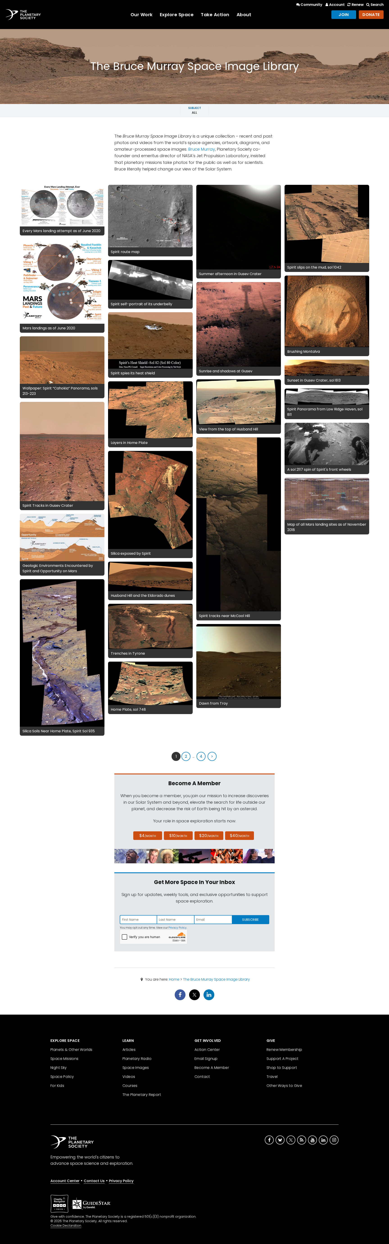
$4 (147, 835)
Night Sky (58, 1067)
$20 (208, 835)
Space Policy (62, 1076)
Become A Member (211, 1067)
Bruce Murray (201, 149)
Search (377, 4)
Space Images (135, 1067)
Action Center (207, 1049)
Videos (128, 1076)
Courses (130, 1085)
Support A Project (283, 1058)
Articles (129, 1049)
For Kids (57, 1085)
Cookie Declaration (65, 1225)
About (244, 14)
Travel (272, 1076)
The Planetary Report (141, 1094)
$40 (239, 835)
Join (344, 14)
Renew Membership (284, 1049)
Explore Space (177, 14)
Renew (358, 4)
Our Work (142, 14)
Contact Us (94, 1180)
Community (311, 4)
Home (174, 979)
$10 (178, 835)
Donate (371, 14)
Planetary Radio (137, 1058)
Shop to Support (282, 1067)
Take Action (215, 14)
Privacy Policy (177, 928)
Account (337, 4)
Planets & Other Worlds (71, 1049)
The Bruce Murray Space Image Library (216, 979)
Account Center (64, 1180)
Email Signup (206, 1058)
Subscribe (250, 919)
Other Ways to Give (284, 1085)
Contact (202, 1076)
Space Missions (64, 1058)
